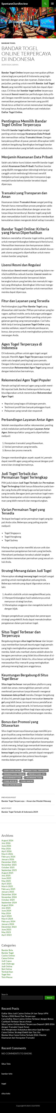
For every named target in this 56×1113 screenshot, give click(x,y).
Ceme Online (7, 958)
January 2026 (7, 859)
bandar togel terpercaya (36, 770)
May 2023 (6, 932)
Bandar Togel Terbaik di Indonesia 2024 (19, 810)
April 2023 (6, 935)
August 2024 (7, 905)
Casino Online (8, 955)
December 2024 (8, 894)
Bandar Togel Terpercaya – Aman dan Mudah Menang (26, 799)
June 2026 (6, 846)
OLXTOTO (36, 1106)
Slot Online (6, 969)
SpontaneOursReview (14, 3)
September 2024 (9, 902)
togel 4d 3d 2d (10, 781)
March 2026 (7, 854)
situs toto (5, 1093)
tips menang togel (34, 778)
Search (4, 994)
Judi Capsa (6, 961)
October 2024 (7, 899)
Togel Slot (5, 974)
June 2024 (6, 910)
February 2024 (8, 921)
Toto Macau (6, 977)
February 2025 (8, 889)
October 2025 (7, 867)
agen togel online (12, 770)
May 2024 (6, 913)
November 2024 (9, 897)
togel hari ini (27, 781)
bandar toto (6, 1073)
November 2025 (9, 864)
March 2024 (7, 918)
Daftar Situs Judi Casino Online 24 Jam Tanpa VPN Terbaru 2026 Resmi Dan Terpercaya (24, 1014)
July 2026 (5, 843)
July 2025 (5, 875)
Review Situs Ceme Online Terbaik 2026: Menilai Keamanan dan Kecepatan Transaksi (23, 1036)
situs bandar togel (12, 778)
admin (15, 65)
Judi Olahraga (7, 963)
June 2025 (6, 878)
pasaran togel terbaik (14, 774)
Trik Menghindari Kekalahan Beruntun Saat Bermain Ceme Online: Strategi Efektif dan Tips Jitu (25, 1031)
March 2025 (7, 886)
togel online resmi (12, 785)
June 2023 (6, 929)
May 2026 (6, 848)
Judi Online (6, 966)
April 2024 (6, 916)
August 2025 (7, 873)
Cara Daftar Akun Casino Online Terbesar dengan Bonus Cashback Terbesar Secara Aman (27, 1020)
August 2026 (7, 840)
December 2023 (8, 926)
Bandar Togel (8, 43)
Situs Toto (6, 1063)
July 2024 (5, 908)
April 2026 (6, 851)
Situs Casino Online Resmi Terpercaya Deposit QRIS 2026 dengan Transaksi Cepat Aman (28, 1025)
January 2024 (7, 924)
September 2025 (9, 870)
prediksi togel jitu (37, 774)
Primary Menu (52, 3)
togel (3, 1083)
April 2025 (6, 883)
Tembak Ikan (7, 971)
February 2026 (8, 856)
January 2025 (7, 891)
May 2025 (6, 881)
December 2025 (8, 862)
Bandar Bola (7, 950)
